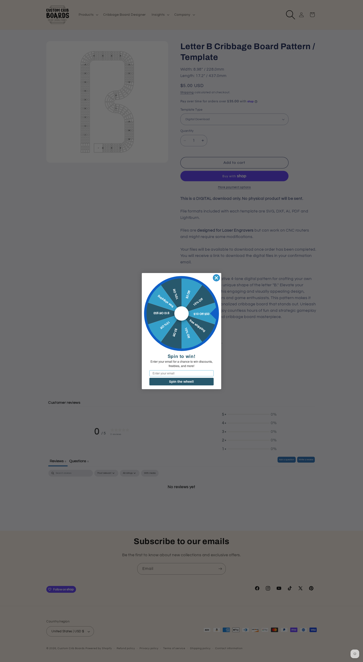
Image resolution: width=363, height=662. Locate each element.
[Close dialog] (216, 278)
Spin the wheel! (181, 381)
